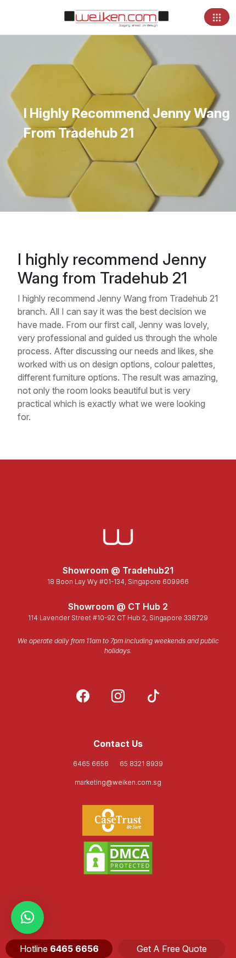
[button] (27, 917)
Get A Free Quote (172, 948)
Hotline (59, 948)
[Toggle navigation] (216, 17)
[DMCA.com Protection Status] (118, 858)
